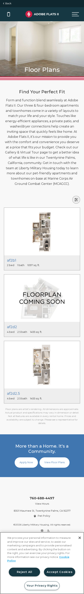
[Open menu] (75, 14)
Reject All (24, 572)
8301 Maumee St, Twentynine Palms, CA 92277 (42, 510)
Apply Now (26, 462)
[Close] (79, 537)
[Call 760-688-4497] (9, 14)
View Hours (42, 503)
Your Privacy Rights (42, 585)
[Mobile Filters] (76, 200)
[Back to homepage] (42, 14)
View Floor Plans (54, 462)
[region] (42, 563)
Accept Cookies (59, 572)
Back (7, 3)
